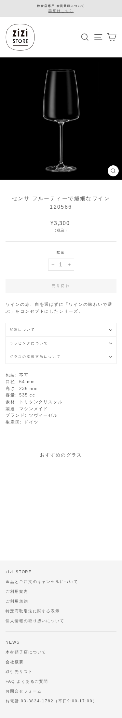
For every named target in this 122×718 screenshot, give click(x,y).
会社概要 (15, 662)
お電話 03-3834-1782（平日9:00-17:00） (51, 701)
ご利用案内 (17, 591)
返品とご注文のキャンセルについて (42, 581)
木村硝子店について (26, 652)
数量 (61, 252)
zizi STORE (19, 572)
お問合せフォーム (24, 691)
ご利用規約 (17, 601)
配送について (22, 329)
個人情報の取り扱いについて (35, 621)
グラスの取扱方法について (35, 356)
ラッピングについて (29, 343)
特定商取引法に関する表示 (33, 611)
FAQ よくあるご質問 (27, 681)
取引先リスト (19, 671)
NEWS (13, 642)
